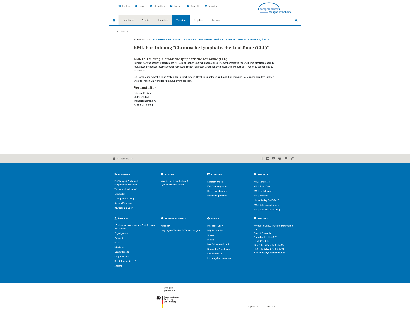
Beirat (117, 242)
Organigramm (121, 233)
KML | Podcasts (261, 195)
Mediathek (159, 6)
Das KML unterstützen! (125, 261)
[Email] (286, 158)
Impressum (253, 306)
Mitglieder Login (215, 225)
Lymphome (128, 20)
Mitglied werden (215, 230)
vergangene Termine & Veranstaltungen (180, 230)
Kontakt (195, 6)
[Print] (279, 158)
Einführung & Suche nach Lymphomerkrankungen (127, 183)
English (126, 6)
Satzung (118, 265)
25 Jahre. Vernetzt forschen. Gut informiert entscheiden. (135, 227)
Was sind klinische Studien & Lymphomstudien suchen (174, 183)
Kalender (165, 225)
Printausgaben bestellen (219, 258)
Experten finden (215, 181)
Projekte (198, 20)
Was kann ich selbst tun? (126, 189)
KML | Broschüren (262, 186)
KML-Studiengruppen (217, 186)
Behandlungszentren (217, 195)
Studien (146, 20)
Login (141, 6)
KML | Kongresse (262, 181)
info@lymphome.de (273, 252)
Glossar (211, 235)
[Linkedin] (267, 158)
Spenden (212, 6)
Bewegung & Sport (124, 207)
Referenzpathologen (217, 191)
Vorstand (119, 237)
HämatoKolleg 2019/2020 (266, 200)
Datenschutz (270, 306)
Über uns (215, 20)
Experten (163, 20)
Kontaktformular (215, 253)
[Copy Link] (292, 158)
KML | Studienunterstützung (267, 209)
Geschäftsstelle (122, 251)
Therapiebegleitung (124, 198)
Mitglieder (119, 247)
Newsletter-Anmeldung (218, 248)
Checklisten (120, 193)
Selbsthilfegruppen (124, 203)
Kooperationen (122, 256)
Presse (177, 6)
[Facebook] (262, 158)
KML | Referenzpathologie (266, 204)
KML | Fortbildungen (263, 191)
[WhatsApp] (273, 158)
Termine (181, 20)
